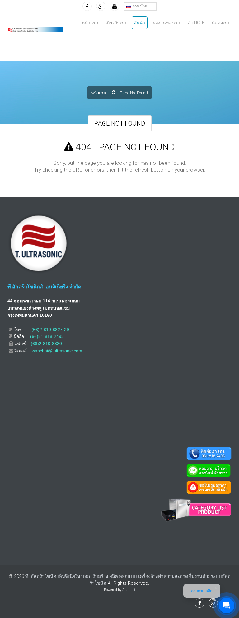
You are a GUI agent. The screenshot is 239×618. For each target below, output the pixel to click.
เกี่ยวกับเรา (115, 22)
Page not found (134, 92)
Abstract (128, 590)
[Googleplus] (100, 6)
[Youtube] (114, 6)
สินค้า (139, 22)
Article (196, 22)
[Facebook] (87, 6)
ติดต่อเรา (220, 22)
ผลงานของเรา (166, 22)
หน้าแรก (90, 22)
